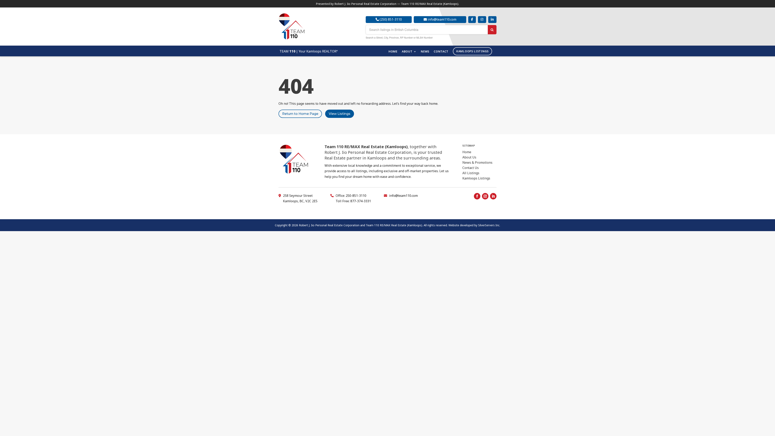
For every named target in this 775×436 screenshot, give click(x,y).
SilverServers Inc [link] (489, 225)
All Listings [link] (470, 173)
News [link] (425, 51)
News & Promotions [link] (477, 162)
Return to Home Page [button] (300, 114)
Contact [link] (441, 51)
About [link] (407, 51)
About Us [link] (469, 157)
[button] (477, 196)
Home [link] (393, 51)
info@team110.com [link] (403, 195)
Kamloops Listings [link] (472, 51)
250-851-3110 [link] (356, 195)
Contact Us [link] (470, 168)
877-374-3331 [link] (360, 201)
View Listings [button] (339, 114)
